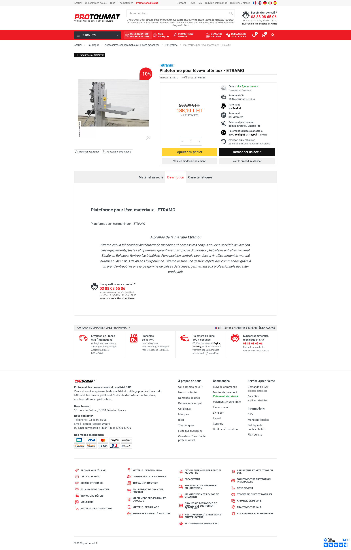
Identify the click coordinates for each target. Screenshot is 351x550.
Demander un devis (247, 152)
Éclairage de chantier (95, 489)
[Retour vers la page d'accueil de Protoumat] (97, 18)
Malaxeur (87, 502)
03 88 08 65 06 (264, 17)
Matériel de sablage (146, 507)
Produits (89, 35)
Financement (221, 407)
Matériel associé (151, 177)
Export (217, 418)
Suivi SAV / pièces (240, 3)
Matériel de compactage (96, 508)
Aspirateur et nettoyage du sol (255, 471)
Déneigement (245, 488)
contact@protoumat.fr (96, 423)
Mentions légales (258, 419)
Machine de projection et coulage (149, 499)
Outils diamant (91, 476)
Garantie (218, 423)
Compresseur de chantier (149, 476)
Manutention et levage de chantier (202, 495)
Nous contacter (187, 392)
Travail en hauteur (145, 483)
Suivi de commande (216, 3)
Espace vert (192, 479)
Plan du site (255, 434)
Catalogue (184, 408)
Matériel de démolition (148, 470)
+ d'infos (250, 99)
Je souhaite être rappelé (118, 151)
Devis (192, 3)
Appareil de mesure (249, 500)
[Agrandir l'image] (148, 138)
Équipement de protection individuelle (254, 480)
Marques (183, 414)
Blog (112, 3)
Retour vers (92, 55)
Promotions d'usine (93, 470)
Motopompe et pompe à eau (202, 523)
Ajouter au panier (189, 152)
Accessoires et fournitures (255, 513)
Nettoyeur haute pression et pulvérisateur (204, 516)
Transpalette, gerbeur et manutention (201, 486)
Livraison (218, 412)
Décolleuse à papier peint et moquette (203, 471)
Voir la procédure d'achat (247, 161)
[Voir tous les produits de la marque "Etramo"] (167, 65)
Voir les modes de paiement (189, 161)
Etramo (174, 77)
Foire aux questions (190, 430)
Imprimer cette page (89, 151)
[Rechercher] (231, 13)
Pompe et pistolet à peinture (151, 513)
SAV (200, 3)
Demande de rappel (190, 403)
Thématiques (125, 3)
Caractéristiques (200, 177)
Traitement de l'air (249, 507)
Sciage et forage (92, 483)
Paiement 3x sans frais (227, 401)
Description (175, 177)
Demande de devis (189, 398)
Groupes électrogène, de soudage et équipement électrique (201, 506)
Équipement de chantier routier (148, 490)
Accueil (78, 3)
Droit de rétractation (225, 429)
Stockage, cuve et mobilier (254, 494)
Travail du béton (92, 495)
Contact (181, 3)
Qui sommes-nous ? (96, 3)
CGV (250, 414)
